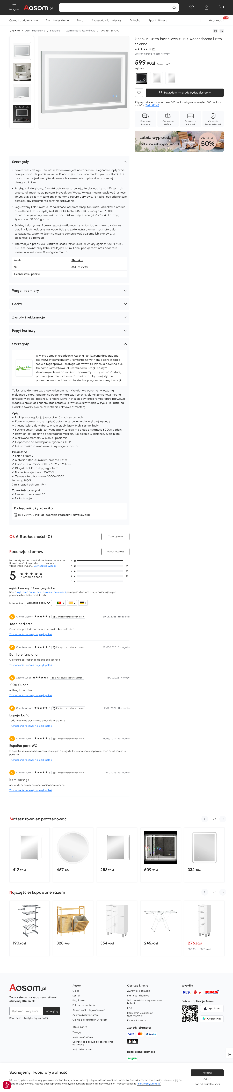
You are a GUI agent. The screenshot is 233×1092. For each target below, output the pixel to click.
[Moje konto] (207, 7)
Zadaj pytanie (115, 536)
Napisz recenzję (115, 551)
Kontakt (76, 995)
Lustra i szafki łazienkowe (80, 30)
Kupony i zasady (136, 1020)
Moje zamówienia (82, 1037)
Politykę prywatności (149, 1083)
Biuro (80, 20)
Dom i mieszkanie (57, 20)
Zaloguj (76, 1032)
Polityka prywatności (36, 1018)
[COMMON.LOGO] (38, 7)
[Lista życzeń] (192, 7)
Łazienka (55, 30)
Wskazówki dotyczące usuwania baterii (145, 1002)
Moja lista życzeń (82, 1049)
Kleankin (77, 260)
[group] (29, 855)
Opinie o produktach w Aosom (89, 1019)
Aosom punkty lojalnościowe (88, 1010)
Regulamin (15, 1018)
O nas (75, 990)
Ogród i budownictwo (23, 20)
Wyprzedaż (216, 20)
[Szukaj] (174, 7)
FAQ (129, 1008)
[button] (69, 161)
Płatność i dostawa (138, 995)
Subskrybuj (51, 1011)
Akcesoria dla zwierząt (107, 20)
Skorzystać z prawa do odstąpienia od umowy (92, 1043)
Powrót (16, 30)
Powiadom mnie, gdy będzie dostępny (187, 92)
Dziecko (135, 20)
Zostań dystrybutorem (85, 1015)
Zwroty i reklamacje (138, 990)
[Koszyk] (222, 7)
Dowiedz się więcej (45, 565)
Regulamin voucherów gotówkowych (140, 1014)
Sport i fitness (157, 20)
